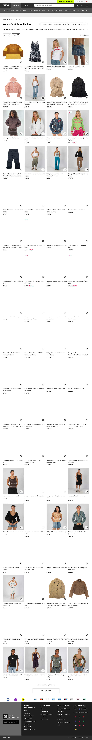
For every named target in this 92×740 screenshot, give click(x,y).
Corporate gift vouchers (63, 714)
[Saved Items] (82, 5)
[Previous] (39, 24)
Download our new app (65, 1)
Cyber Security (44, 719)
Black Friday (60, 717)
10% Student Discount (30, 721)
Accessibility (86, 737)
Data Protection (28, 726)
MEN (26, 5)
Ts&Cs (80, 737)
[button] (76, 717)
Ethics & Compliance (29, 729)
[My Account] (78, 5)
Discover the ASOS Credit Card (64, 724)
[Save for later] (21, 62)
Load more (46, 691)
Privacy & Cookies (73, 737)
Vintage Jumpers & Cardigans (81, 24)
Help (25, 710)
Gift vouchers (60, 711)
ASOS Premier (28, 718)
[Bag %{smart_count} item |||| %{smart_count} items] (87, 5)
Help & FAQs (79, 1)
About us (43, 709)
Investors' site (44, 717)
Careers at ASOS (45, 711)
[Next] (87, 24)
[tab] (6, 10)
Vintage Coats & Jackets (61, 24)
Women (11, 19)
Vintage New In (47, 24)
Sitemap (26, 724)
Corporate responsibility (47, 714)
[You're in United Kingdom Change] (87, 1)
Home (4, 19)
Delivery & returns (29, 716)
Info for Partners (61, 719)
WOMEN (16, 5)
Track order (27, 713)
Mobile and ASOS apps (63, 709)
